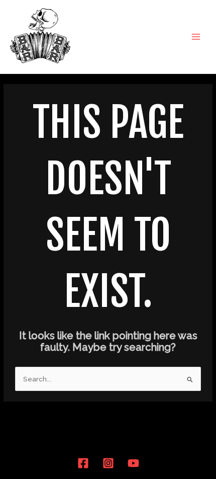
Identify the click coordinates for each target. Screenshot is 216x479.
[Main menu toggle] (196, 36)
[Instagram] (108, 463)
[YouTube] (133, 463)
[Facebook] (83, 463)
